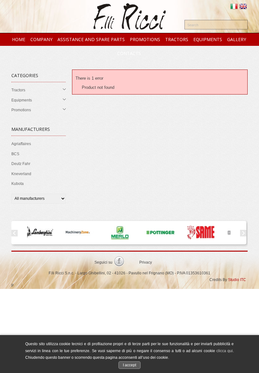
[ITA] (234, 7)
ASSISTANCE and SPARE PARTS (91, 39)
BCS (15, 154)
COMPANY (41, 39)
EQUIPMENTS (207, 39)
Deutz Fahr (20, 164)
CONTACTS (129, 53)
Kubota (17, 183)
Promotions (21, 110)
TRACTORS (176, 39)
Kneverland (21, 174)
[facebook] (119, 262)
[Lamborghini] (27, 233)
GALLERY (236, 39)
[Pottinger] (148, 233)
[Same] (188, 233)
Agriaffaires (21, 144)
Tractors (18, 90)
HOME (18, 39)
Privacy (145, 262)
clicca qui (224, 351)
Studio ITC (237, 280)
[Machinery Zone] (67, 233)
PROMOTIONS (145, 39)
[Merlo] (108, 233)
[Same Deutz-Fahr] (229, 233)
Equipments (21, 100)
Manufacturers (30, 129)
